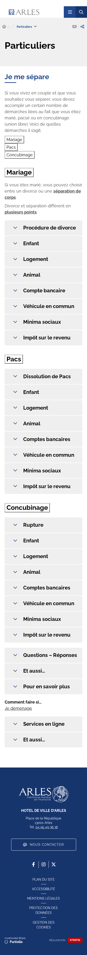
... (11, 26)
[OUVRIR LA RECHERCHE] (81, 12)
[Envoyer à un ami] (74, 26)
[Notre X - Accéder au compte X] (53, 864)
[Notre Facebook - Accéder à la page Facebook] (33, 864)
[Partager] (82, 26)
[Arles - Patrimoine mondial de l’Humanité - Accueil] (43, 794)
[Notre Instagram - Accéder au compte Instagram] (43, 864)
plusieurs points (21, 212)
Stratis (75, 940)
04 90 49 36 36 (46, 827)
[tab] (14, 139)
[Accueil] (4, 26)
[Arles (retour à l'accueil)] (33, 12)
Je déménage (18, 708)
